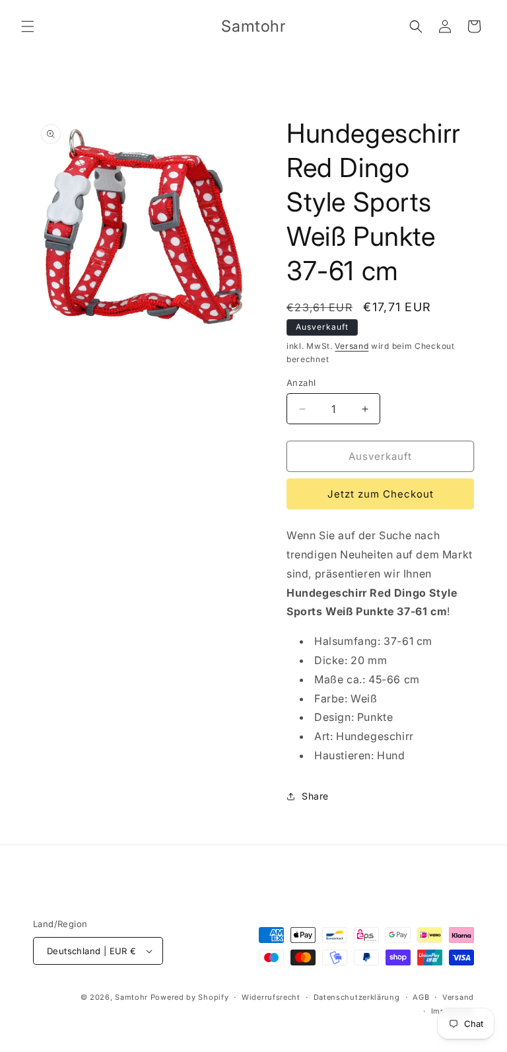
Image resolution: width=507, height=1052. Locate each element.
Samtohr (131, 997)
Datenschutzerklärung (357, 997)
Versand (351, 346)
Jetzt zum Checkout (380, 494)
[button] (27, 26)
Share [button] (315, 796)
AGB (421, 997)
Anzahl (301, 382)
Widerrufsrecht (271, 997)
